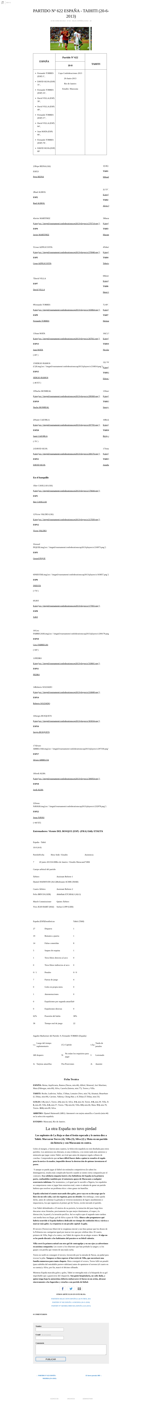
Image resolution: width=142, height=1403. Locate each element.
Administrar (88, 1399)
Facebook (62, 1289)
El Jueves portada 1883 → (94, 1375)
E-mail (43, 1335)
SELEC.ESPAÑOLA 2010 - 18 (81, 21)
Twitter (71, 1289)
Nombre (38, 1326)
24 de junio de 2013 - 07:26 (61, 21)
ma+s (8, 2)
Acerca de (54, 1399)
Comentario (40, 1343)
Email (79, 1289)
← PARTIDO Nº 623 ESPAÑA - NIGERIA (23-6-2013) (46, 1377)
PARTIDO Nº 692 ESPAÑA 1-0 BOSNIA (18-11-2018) (71, 1302)
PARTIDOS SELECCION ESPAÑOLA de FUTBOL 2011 (71, 1299)
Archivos (71, 1399)
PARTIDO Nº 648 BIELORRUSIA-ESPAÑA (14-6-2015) (71, 1306)
